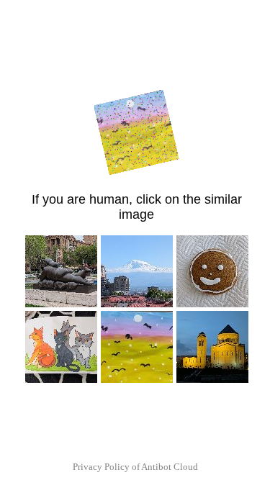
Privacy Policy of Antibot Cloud (135, 466)
